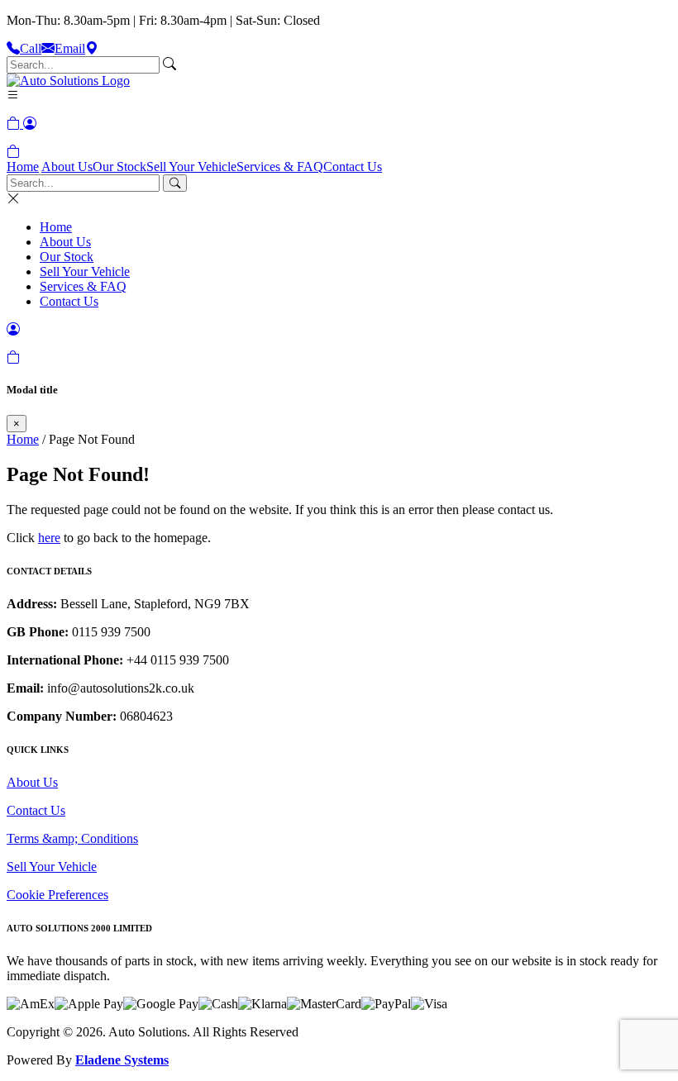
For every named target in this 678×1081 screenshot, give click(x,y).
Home (23, 167)
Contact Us (352, 167)
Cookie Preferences (57, 895)
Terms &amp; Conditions (72, 838)
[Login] (29, 124)
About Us (67, 167)
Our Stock (119, 167)
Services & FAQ (279, 167)
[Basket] (13, 152)
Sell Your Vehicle (191, 167)
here (49, 538)
